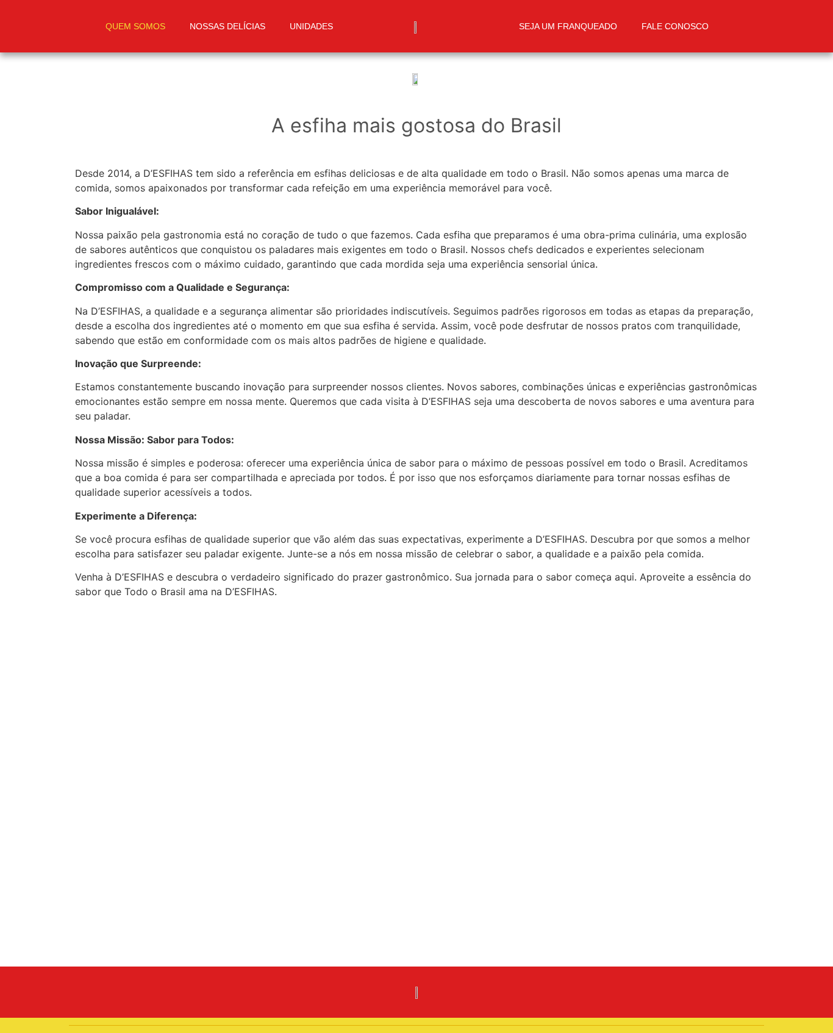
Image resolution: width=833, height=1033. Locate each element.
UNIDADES (311, 26)
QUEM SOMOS (135, 26)
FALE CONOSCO (675, 26)
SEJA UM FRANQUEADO (568, 26)
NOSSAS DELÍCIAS (227, 26)
